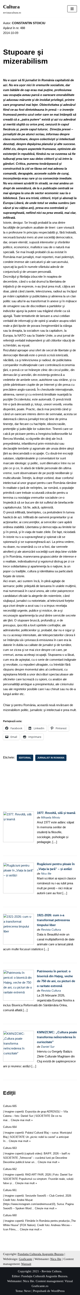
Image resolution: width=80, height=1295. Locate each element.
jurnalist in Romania (50, 757)
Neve (27, 1291)
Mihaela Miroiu (50, 817)
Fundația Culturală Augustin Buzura (44, 1276)
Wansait (26, 1264)
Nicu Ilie (46, 873)
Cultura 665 (10, 1106)
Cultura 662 (10, 1169)
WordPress (58, 1291)
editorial (25, 757)
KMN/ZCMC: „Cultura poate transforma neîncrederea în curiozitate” (57, 1037)
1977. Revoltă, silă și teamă (56, 813)
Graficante (25, 1259)
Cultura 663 (10, 1148)
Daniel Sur (48, 1046)
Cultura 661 (10, 1190)
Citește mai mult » (22, 1120)
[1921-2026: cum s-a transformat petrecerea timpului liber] (18, 943)
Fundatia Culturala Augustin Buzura (41, 1254)
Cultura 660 (10, 1215)
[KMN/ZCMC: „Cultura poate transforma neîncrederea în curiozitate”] (18, 1060)
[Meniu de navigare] (72, 8)
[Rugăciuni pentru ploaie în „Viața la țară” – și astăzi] (18, 892)
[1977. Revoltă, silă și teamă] (18, 841)
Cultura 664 (10, 1126)
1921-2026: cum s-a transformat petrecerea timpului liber (53, 920)
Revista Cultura (51, 929)
